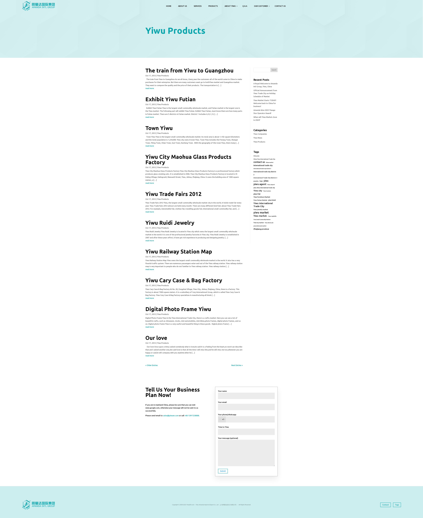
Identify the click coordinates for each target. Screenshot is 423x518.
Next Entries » (237, 365)
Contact (385, 505)
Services (198, 6)
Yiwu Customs (267, 191)
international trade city (263, 165)
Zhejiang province (261, 229)
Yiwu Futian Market (260, 200)
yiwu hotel (272, 200)
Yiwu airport (271, 184)
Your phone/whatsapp (227, 417)
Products (213, 6)
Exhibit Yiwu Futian (170, 99)
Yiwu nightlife (272, 216)
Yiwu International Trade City (263, 205)
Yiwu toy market (258, 222)
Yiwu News (257, 138)
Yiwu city (257, 190)
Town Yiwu (159, 128)
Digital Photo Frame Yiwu (178, 309)
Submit (223, 471)
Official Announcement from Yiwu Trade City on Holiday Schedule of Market (265, 93)
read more (149, 88)
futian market (269, 162)
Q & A (244, 6)
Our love (156, 338)
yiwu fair (257, 194)
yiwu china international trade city (264, 187)
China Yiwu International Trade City (264, 159)
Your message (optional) (228, 438)
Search (274, 70)
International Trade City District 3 (265, 178)
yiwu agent (259, 184)
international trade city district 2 (264, 173)
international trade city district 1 (262, 168)
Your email (222, 402)
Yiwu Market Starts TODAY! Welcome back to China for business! (264, 103)
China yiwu (256, 156)
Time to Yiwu (223, 427)
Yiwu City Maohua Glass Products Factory (188, 159)
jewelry (256, 181)
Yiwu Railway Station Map (178, 251)
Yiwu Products (163, 76)
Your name (222, 391)
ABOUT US (182, 6)
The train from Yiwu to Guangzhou (189, 70)
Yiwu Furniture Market (261, 197)
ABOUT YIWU (230, 6)
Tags (397, 505)
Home (168, 6)
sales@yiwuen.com (171, 416)
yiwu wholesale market (259, 226)
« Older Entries (151, 365)
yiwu (266, 181)
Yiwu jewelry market (260, 209)
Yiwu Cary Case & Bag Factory (183, 280)
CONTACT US (280, 6)
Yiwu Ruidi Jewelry (169, 223)
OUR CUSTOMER (261, 6)
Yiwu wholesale (269, 222)
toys (261, 181)
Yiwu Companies (260, 134)
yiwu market (261, 212)
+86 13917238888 (192, 416)
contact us (259, 162)
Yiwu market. (260, 216)
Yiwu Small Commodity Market (261, 219)
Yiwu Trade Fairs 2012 (173, 194)
